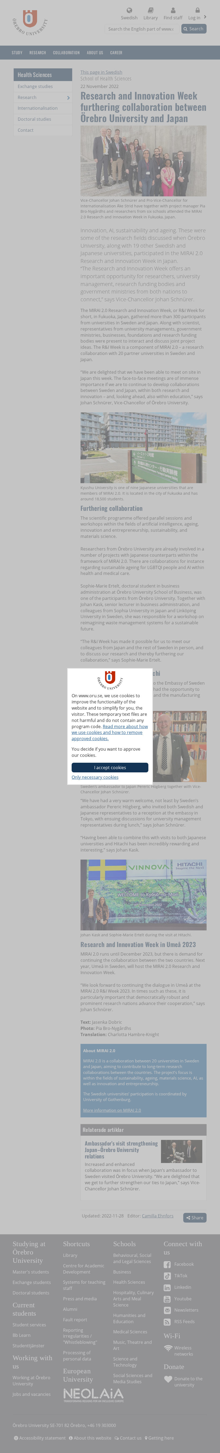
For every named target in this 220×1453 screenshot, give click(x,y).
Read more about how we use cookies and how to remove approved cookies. (110, 733)
